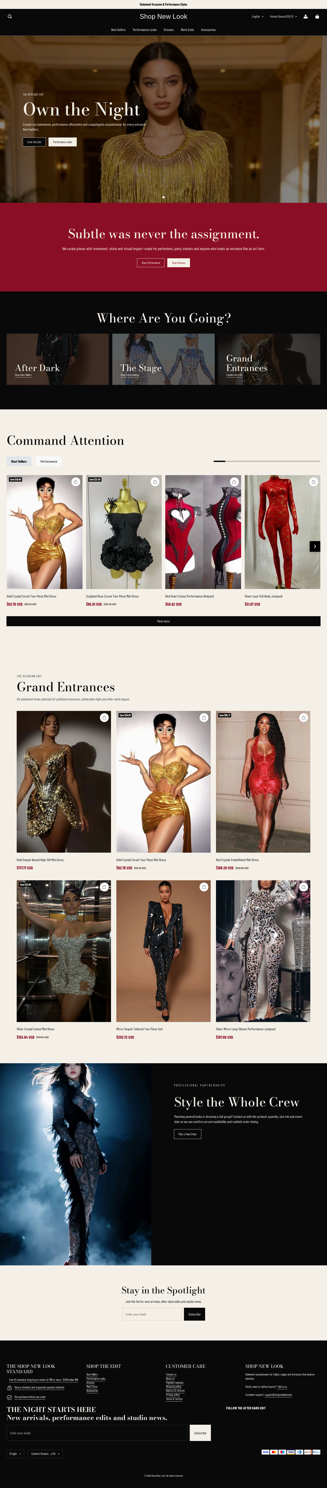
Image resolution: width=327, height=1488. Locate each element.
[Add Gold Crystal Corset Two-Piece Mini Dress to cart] (75, 481)
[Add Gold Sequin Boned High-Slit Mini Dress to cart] (104, 717)
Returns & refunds (175, 1390)
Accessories (92, 1390)
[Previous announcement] (7, 4)
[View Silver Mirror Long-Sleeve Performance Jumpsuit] (263, 951)
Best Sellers (92, 1374)
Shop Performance (151, 263)
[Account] (306, 16)
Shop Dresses (178, 263)
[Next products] (315, 546)
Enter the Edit (34, 142)
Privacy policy (173, 1394)
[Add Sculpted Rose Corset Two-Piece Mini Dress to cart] (155, 481)
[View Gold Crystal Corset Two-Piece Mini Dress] (45, 532)
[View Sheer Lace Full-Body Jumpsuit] (283, 532)
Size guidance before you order (30, 1397)
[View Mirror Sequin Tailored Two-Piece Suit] (163, 951)
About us (170, 1378)
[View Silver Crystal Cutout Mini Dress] (64, 951)
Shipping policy (173, 1386)
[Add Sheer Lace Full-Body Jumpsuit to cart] (313, 481)
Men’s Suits (92, 1386)
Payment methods (175, 1382)
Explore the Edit (234, 375)
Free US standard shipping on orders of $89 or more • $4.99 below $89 (43, 1379)
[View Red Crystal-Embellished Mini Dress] (263, 782)
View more (163, 621)
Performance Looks (62, 142)
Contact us (171, 1374)
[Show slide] (163, 197)
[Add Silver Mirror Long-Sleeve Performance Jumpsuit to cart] (303, 887)
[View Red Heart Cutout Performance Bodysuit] (203, 532)
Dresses (90, 1382)
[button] (10, 16)
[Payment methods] (9, 1388)
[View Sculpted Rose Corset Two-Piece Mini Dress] (124, 532)
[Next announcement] (320, 4)
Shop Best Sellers (23, 375)
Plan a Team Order (188, 1134)
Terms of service (174, 1399)
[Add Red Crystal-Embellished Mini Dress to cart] (303, 717)
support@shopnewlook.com (278, 1394)
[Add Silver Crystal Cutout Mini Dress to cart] (104, 887)
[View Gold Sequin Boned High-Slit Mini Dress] (64, 782)
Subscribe (194, 1314)
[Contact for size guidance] (9, 1398)
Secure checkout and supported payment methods (39, 1387)
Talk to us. (282, 1386)
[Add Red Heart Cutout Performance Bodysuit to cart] (234, 481)
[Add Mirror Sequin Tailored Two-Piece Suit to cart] (204, 887)
